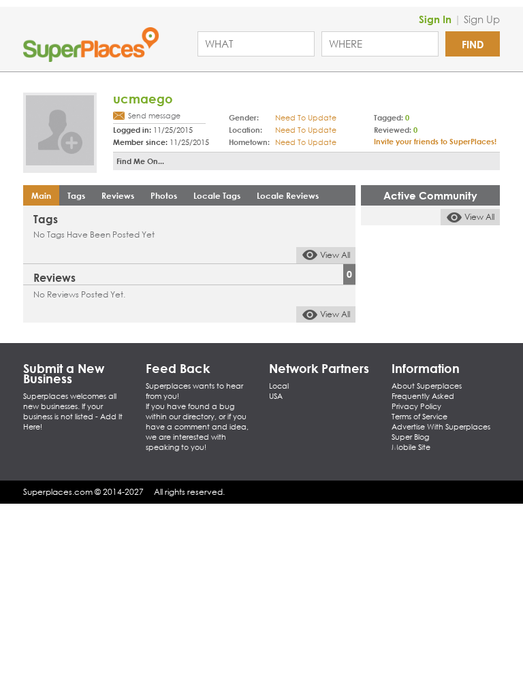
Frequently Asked (423, 396)
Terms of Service (419, 416)
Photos (163, 195)
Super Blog (410, 437)
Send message (154, 116)
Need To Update (305, 117)
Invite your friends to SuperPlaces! (435, 141)
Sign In (435, 19)
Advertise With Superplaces (441, 426)
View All (335, 255)
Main (41, 195)
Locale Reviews (288, 195)
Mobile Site (411, 447)
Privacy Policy (416, 406)
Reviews (117, 195)
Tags (76, 195)
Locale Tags (216, 195)
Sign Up (482, 19)
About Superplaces (427, 385)
